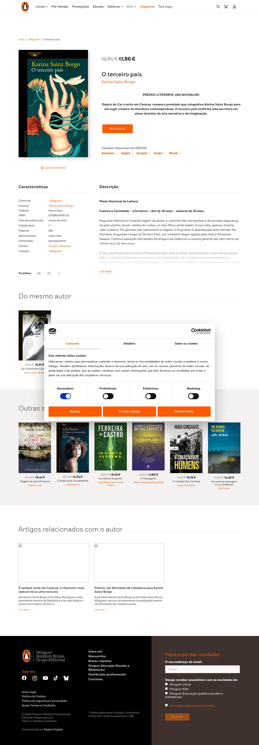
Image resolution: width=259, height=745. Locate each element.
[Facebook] (24, 678)
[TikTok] (56, 678)
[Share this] (49, 273)
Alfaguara (34, 39)
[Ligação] (235, 6)
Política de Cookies (34, 696)
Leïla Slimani (73, 484)
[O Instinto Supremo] (110, 425)
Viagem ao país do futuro (35, 481)
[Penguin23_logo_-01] (25, 7)
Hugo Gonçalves (186, 485)
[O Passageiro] (148, 425)
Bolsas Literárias (100, 661)
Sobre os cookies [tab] (186, 343)
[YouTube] (45, 678)
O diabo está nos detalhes (72, 480)
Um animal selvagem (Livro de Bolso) (224, 483)
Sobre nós (95, 651)
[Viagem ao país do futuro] (35, 425)
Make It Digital (53, 729)
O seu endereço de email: (183, 662)
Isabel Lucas (35, 485)
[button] (218, 6)
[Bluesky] (66, 678)
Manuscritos (97, 656)
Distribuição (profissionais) (107, 674)
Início (22, 39)
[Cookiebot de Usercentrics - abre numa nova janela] (194, 331)
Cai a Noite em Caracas (35, 368)
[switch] (108, 396)
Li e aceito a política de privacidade (192, 705)
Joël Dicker (224, 488)
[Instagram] (34, 678)
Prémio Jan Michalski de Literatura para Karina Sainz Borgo (128, 590)
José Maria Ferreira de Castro (110, 484)
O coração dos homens (186, 481)
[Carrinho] (226, 6)
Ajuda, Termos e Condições (39, 705)
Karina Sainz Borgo (118, 82)
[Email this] (39, 273)
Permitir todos (184, 411)
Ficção (52, 246)
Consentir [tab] (72, 343)
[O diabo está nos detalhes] (73, 425)
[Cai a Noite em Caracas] (35, 313)
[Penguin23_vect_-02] (99, 700)
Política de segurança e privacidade (44, 701)
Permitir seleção (129, 411)
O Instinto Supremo (110, 478)
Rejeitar (75, 411)
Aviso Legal (29, 692)
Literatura (64, 246)
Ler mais (105, 271)
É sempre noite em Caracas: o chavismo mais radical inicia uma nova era (51, 590)
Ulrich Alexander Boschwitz (148, 482)
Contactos (95, 679)
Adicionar (117, 129)
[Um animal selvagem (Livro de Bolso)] (224, 425)
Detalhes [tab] (129, 343)
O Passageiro (148, 478)
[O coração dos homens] (186, 425)
